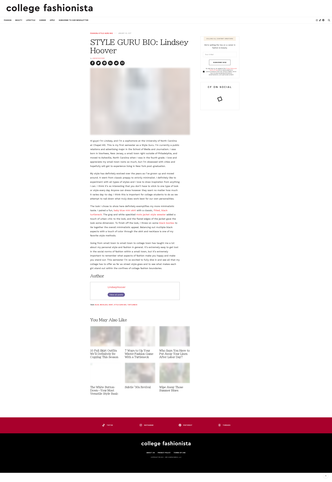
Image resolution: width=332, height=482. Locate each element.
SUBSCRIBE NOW (219, 62)
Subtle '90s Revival (138, 387)
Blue (97, 305)
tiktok (110, 425)
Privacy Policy (164, 453)
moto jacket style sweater (151, 214)
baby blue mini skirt (125, 210)
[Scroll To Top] (325, 475)
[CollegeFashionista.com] (49, 8)
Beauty (18, 20)
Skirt (111, 305)
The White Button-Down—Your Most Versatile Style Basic (104, 390)
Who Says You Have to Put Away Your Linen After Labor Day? (174, 353)
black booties (167, 223)
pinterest (187, 425)
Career (42, 20)
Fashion (7, 20)
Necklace (104, 305)
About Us (150, 453)
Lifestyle (30, 20)
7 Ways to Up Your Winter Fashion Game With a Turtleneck (139, 353)
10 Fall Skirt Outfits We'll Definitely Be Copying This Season (104, 353)
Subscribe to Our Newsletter (73, 20)
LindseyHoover (98, 58)
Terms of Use (180, 453)
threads (226, 425)
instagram (148, 425)
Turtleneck (132, 305)
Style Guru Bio (105, 33)
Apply (52, 20)
